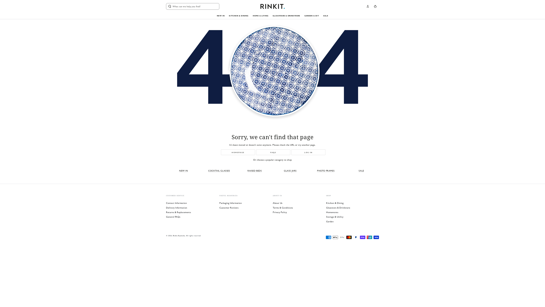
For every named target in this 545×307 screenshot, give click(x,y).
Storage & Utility (334, 216)
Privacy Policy (280, 212)
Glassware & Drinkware (338, 207)
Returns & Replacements (178, 212)
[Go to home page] (272, 6)
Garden (330, 221)
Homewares (332, 212)
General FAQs (173, 216)
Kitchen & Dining (335, 203)
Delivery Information (176, 207)
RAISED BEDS (255, 170)
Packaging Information (230, 203)
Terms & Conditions (283, 207)
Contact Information (176, 203)
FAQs (273, 152)
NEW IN (183, 170)
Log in (308, 152)
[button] (192, 6)
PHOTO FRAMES (326, 170)
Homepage (238, 152)
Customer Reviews (229, 207)
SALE (361, 170)
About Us (277, 203)
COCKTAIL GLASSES (219, 170)
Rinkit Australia (179, 235)
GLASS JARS (290, 170)
